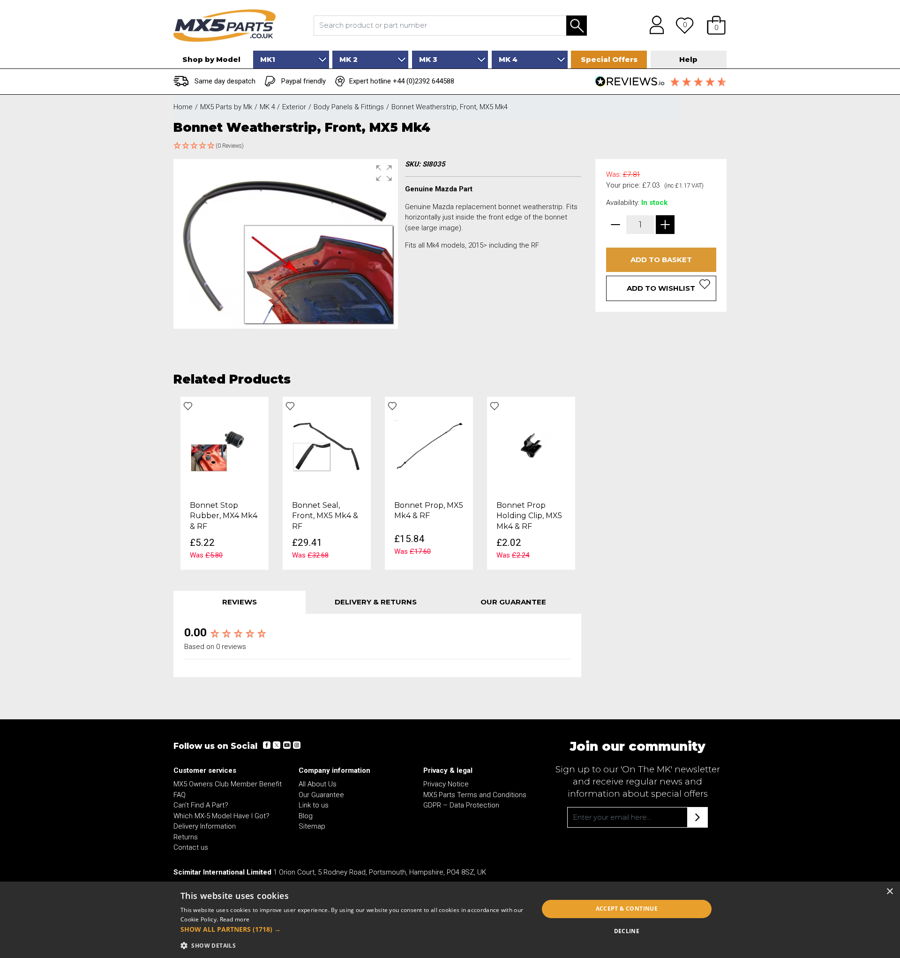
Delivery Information (204, 826)
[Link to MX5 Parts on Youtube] (286, 745)
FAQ (179, 795)
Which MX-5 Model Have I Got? (221, 816)
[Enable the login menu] (653, 25)
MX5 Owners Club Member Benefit (227, 784)
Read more (235, 919)
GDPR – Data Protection (461, 805)
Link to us (314, 805)
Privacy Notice (446, 784)
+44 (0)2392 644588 (423, 81)
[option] (224, 483)
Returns (185, 837)
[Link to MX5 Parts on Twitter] (276, 745)
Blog (306, 816)
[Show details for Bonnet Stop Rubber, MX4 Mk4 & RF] (224, 445)
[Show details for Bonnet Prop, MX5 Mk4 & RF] (429, 445)
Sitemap (312, 826)
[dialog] (450, 920)
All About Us (318, 784)
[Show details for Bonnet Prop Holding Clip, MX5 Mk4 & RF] (531, 445)
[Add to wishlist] (187, 406)
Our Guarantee (321, 795)
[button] (716, 25)
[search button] (576, 25)
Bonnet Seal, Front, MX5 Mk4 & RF (325, 516)
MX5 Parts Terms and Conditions (474, 795)
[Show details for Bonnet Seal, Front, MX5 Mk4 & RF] (326, 445)
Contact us (190, 847)
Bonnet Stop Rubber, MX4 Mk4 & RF (223, 516)
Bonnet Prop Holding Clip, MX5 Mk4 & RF (529, 516)
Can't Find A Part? (200, 805)
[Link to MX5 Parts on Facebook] (266, 745)
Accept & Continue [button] (627, 909)
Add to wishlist (661, 288)
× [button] (889, 891)
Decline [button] (627, 931)
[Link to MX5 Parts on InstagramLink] (296, 745)
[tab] (239, 602)
